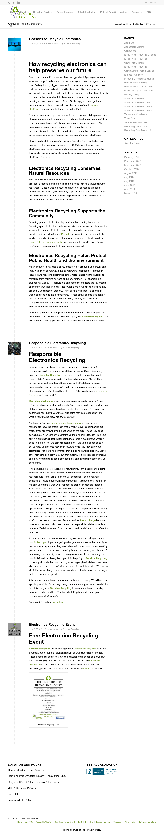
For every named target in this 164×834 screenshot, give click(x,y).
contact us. (88, 668)
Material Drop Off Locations (138, 90)
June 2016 (129, 185)
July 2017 (129, 177)
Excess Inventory (133, 74)
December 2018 (132, 161)
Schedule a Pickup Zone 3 (138, 110)
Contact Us (130, 50)
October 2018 (131, 169)
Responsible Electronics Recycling (57, 342)
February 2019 (131, 157)
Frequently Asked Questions (139, 78)
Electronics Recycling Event (52, 624)
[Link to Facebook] (13, 2)
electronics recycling (85, 648)
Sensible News (52, 43)
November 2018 (132, 165)
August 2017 (130, 173)
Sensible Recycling (72, 43)
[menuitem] (13, 12)
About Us (129, 42)
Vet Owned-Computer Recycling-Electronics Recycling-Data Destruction (138, 126)
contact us (57, 602)
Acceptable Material (134, 46)
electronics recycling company (65, 422)
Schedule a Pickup (134, 98)
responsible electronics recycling (46, 242)
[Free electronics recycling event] (14, 629)
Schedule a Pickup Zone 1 (138, 102)
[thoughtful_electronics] (14, 44)
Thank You (129, 118)
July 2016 (129, 181)
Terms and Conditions (135, 114)
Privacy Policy (131, 94)
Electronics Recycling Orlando (140, 54)
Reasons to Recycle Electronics (55, 38)
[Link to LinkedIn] (18, 2)
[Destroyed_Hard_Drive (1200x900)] (14, 348)
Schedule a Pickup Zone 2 (138, 106)
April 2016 (129, 189)
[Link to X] (9, 2)
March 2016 (130, 192)
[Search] (11, 26)
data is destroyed (38, 542)
